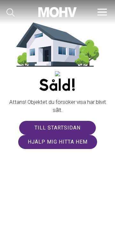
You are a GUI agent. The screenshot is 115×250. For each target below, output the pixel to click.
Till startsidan (57, 128)
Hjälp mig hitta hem (58, 142)
